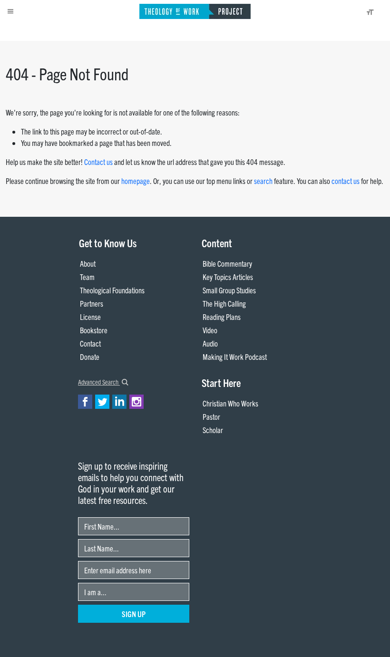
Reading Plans (222, 316)
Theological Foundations (112, 290)
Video (210, 330)
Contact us (98, 161)
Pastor (211, 416)
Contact (90, 343)
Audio (210, 343)
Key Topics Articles (228, 276)
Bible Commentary (227, 263)
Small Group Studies (229, 290)
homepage (135, 180)
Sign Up (134, 613)
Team (87, 276)
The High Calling (224, 303)
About (88, 263)
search (263, 180)
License (90, 316)
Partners (91, 303)
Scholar (213, 430)
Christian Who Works (230, 403)
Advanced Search (99, 381)
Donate (89, 356)
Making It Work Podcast (235, 356)
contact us (346, 180)
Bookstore (93, 330)
